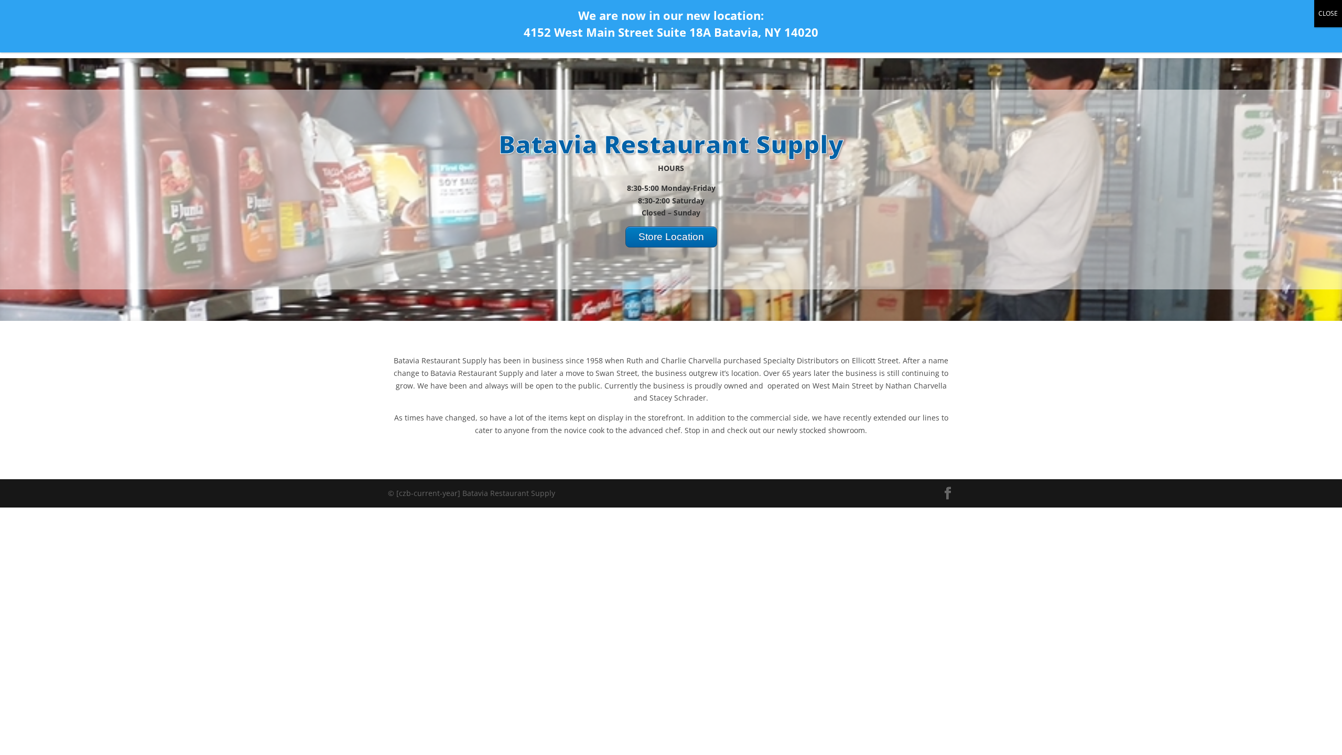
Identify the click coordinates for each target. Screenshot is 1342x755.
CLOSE (1328, 13)
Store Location (671, 236)
